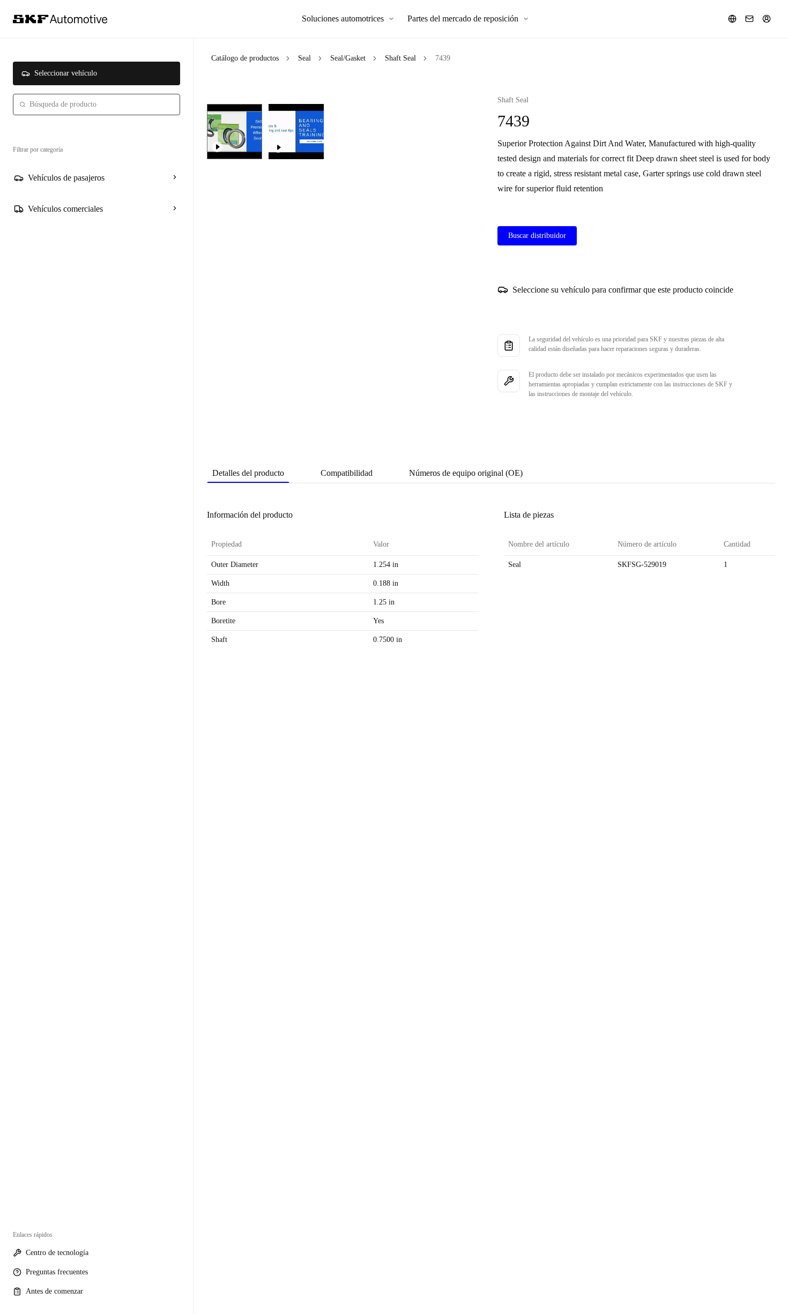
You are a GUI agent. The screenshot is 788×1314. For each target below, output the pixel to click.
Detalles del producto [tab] (248, 472)
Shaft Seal (400, 58)
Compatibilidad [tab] (347, 472)
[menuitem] (348, 19)
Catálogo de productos (245, 58)
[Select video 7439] (234, 131)
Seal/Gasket (348, 58)
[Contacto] (749, 18)
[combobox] (96, 104)
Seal (304, 58)
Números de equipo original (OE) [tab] (466, 472)
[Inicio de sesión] (766, 18)
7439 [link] (442, 58)
